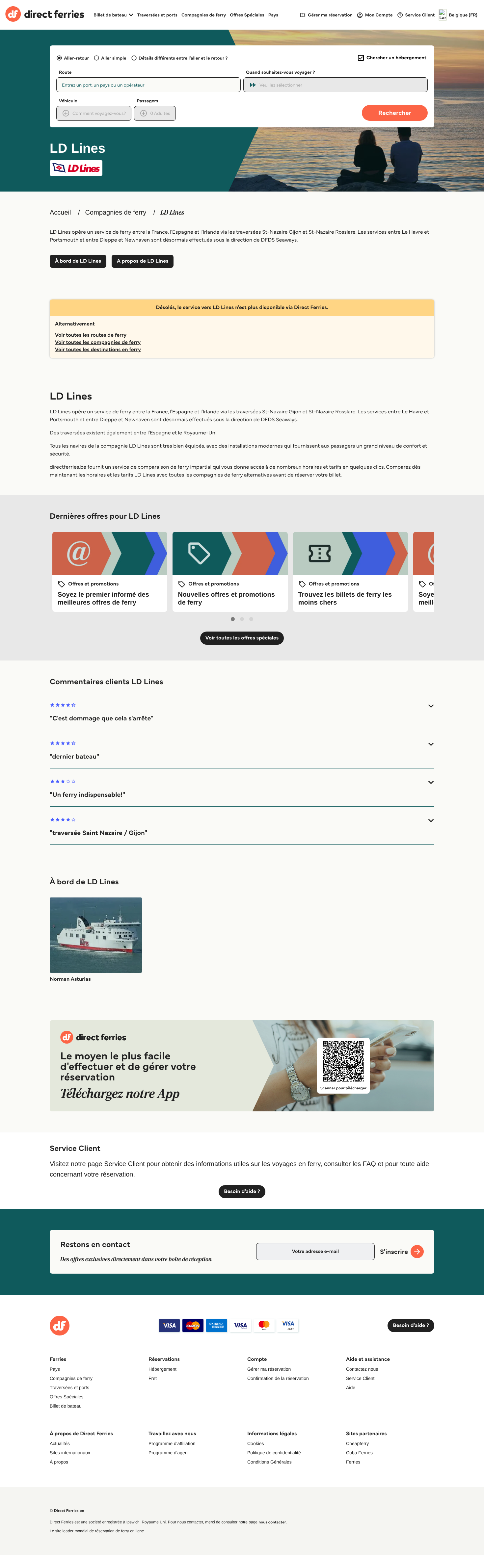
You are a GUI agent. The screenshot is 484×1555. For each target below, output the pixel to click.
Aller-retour (76, 58)
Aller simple (113, 58)
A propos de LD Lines (143, 261)
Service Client (360, 1378)
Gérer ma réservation (269, 1369)
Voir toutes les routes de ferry (90, 335)
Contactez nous (362, 1369)
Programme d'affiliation (171, 1443)
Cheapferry (357, 1443)
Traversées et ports (157, 14)
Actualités (60, 1443)
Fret (152, 1378)
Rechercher (394, 112)
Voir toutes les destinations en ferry (98, 349)
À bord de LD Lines (78, 261)
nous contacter (272, 1522)
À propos (59, 1461)
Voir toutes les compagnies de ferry (98, 342)
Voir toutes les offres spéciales (242, 638)
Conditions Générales (269, 1461)
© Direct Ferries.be (67, 1511)
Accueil (60, 212)
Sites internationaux (70, 1452)
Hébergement (162, 1369)
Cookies (255, 1443)
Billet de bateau (66, 1406)
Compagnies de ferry (203, 14)
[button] (242, 712)
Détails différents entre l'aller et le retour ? (183, 58)
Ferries (353, 1461)
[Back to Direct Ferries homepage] (44, 14)
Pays (273, 14)
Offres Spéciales (247, 14)
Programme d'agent (168, 1452)
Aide (350, 1387)
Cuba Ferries (359, 1452)
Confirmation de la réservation (278, 1378)
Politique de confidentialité (274, 1452)
